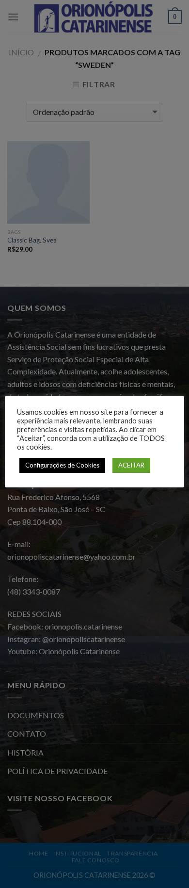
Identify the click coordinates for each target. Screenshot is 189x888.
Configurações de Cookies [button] (62, 465)
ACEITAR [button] (131, 465)
